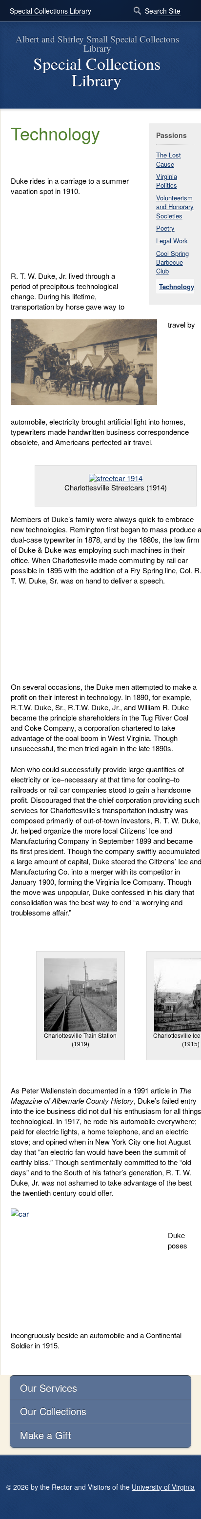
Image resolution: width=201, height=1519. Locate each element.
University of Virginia (163, 1487)
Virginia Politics (166, 181)
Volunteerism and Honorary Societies (175, 206)
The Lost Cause (168, 159)
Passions (171, 135)
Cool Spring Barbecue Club (172, 262)
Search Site (163, 11)
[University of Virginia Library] (10, 104)
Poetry (165, 228)
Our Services (48, 1388)
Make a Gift (45, 1435)
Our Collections (53, 1411)
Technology (176, 286)
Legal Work (172, 240)
